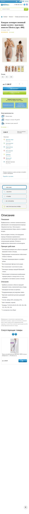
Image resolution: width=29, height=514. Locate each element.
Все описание (3, 127)
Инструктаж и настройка (13, 206)
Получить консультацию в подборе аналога (20, 105)
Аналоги (8, 191)
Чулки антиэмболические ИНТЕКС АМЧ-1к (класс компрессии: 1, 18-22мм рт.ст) (14, 355)
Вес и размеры (10, 201)
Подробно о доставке (8, 176)
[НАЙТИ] (26, 9)
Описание (9, 187)
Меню (26, 1)
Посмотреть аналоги (8, 105)
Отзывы (8, 196)
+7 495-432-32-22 (18, 4)
